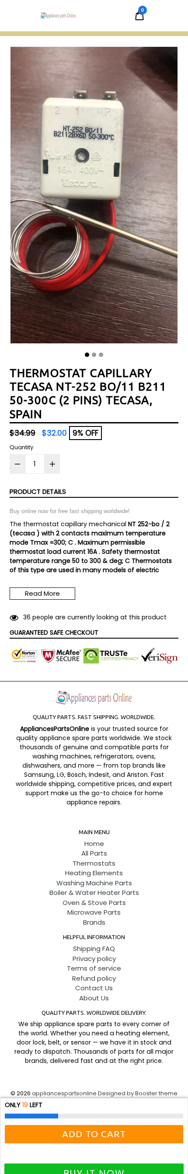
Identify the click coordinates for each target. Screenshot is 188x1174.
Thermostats (94, 863)
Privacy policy (94, 958)
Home (94, 843)
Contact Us (94, 987)
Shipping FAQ (94, 948)
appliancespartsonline (64, 1093)
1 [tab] (87, 355)
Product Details (38, 491)
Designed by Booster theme (138, 1093)
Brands (94, 922)
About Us (94, 998)
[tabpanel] (94, 197)
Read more (42, 593)
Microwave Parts (94, 912)
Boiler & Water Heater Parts (94, 892)
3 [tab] (101, 355)
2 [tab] (94, 355)
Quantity (21, 447)
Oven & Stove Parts (94, 902)
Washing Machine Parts (94, 882)
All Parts (94, 853)
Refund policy (94, 978)
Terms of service (94, 968)
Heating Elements (94, 872)
